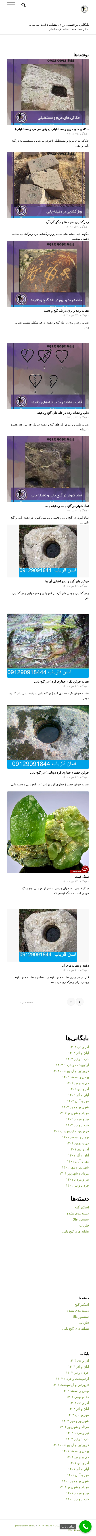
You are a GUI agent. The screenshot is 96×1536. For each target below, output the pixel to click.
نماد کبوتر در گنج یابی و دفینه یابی (67, 505)
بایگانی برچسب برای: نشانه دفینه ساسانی (58, 24)
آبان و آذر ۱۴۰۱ (78, 1155)
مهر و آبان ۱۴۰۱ (78, 1161)
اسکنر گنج (82, 1207)
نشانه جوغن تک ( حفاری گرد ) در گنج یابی (61, 681)
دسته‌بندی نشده (78, 1213)
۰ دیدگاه (84, 133)
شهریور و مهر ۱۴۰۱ (75, 1167)
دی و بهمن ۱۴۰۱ (77, 1143)
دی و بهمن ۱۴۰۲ (77, 1082)
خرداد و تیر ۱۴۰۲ (77, 1125)
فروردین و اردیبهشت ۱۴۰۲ (70, 1131)
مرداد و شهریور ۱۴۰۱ (74, 1173)
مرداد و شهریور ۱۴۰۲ (74, 1112)
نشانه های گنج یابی (75, 1231)
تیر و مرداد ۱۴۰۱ (77, 1179)
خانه (74, 29)
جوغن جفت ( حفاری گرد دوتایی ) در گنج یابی (59, 772)
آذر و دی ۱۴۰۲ (79, 1088)
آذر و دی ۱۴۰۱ (79, 1149)
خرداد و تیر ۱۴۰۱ (77, 1185)
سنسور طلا (81, 1219)
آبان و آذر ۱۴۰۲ (78, 1094)
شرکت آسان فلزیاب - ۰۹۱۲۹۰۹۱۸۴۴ (56, 1525)
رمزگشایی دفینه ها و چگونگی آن (67, 222)
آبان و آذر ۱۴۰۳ (78, 1052)
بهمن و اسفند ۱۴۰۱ (75, 1137)
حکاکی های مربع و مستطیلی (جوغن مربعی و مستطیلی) (52, 129)
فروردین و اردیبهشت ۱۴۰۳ (70, 1070)
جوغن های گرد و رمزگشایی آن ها (67, 581)
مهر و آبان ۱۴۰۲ (78, 1100)
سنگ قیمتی (81, 876)
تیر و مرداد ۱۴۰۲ (77, 1119)
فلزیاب (84, 1225)
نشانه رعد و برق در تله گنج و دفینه (66, 310)
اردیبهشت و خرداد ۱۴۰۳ (72, 1064)
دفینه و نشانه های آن (75, 965)
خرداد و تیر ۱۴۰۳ (77, 1058)
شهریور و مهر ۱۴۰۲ (75, 1106)
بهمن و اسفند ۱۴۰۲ (75, 1076)
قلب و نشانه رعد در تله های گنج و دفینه (63, 412)
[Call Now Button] (85, 1526)
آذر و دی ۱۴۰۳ (79, 1046)
